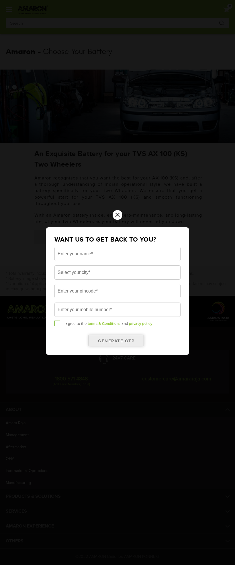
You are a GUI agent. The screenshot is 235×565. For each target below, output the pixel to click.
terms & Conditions (104, 323)
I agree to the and (108, 323)
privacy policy (140, 323)
